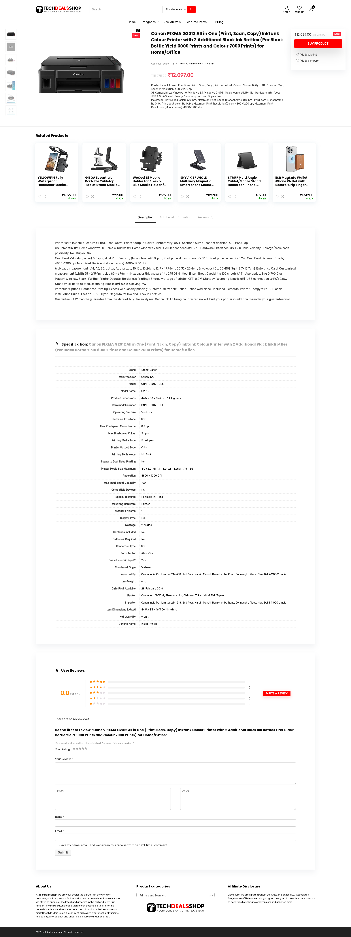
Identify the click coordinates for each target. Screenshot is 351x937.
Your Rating (62, 749)
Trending (208, 63)
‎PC (143, 489)
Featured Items (196, 22)
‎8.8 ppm (146, 426)
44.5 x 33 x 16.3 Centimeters (159, 609)
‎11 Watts (146, 525)
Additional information (175, 217)
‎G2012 (145, 391)
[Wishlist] (299, 8)
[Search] (191, 9)
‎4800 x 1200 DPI (151, 475)
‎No (143, 461)
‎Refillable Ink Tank (152, 496)
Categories (148, 22)
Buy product (318, 43)
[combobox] (175, 895)
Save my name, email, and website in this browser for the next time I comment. (113, 845)
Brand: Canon (149, 369)
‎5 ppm (145, 433)
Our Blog (217, 22)
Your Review (64, 759)
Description (146, 217)
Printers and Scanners (191, 63)
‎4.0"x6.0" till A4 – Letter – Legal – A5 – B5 (167, 468)
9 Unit (145, 616)
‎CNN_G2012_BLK (152, 384)
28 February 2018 (152, 588)
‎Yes (143, 560)
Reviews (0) (205, 217)
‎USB (143, 419)
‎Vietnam (146, 567)
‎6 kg (143, 581)
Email (59, 831)
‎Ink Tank (146, 454)
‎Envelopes (147, 440)
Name (59, 816)
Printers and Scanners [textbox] (174, 895)
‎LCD (143, 518)
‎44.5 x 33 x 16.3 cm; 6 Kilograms (161, 398)
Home (132, 22)
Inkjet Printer (149, 623)
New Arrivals (172, 22)
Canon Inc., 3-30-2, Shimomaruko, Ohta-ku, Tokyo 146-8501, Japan (182, 595)
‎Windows (146, 412)
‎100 (143, 482)
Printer (145, 504)
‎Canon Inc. (147, 377)
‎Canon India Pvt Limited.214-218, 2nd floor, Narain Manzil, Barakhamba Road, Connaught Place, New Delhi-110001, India (213, 574)
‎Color (144, 447)
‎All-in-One (147, 553)
